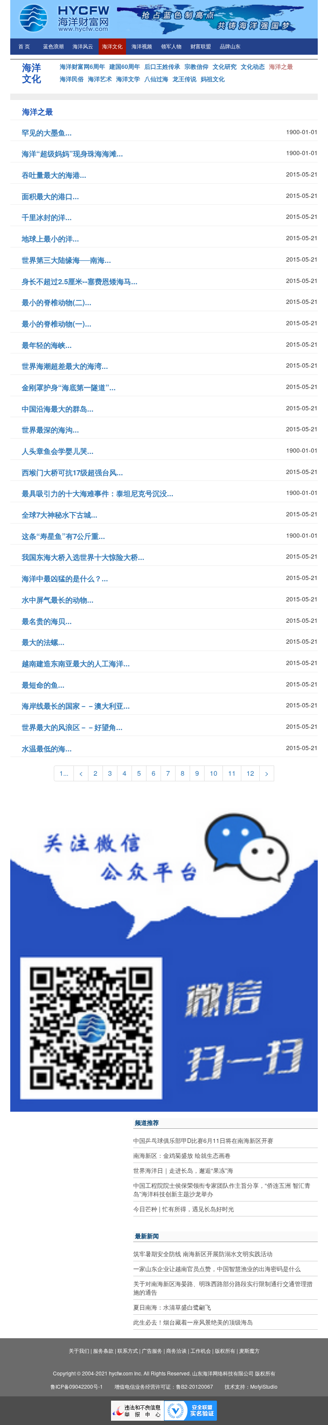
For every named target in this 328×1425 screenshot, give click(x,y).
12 (250, 773)
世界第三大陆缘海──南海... (66, 260)
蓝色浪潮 (53, 47)
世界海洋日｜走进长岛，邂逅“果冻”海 (183, 1170)
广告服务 (152, 1350)
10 (213, 773)
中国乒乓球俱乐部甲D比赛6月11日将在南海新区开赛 (203, 1140)
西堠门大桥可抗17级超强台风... (72, 472)
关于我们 (79, 1350)
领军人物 (171, 47)
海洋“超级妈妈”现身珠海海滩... (72, 153)
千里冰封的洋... (47, 217)
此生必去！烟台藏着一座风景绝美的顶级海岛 (193, 1322)
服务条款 (103, 1350)
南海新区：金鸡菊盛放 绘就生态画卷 (182, 1155)
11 (232, 773)
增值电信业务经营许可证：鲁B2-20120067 (163, 1386)
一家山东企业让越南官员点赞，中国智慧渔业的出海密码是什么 (217, 1268)
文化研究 (225, 66)
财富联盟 (200, 47)
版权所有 (225, 1350)
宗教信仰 (196, 66)
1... (63, 773)
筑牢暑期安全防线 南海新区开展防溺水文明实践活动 (202, 1253)
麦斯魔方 (249, 1350)
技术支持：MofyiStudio (251, 1386)
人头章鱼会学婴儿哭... (58, 451)
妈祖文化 (213, 78)
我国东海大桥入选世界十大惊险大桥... (83, 557)
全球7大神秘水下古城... (59, 514)
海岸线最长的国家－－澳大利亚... (76, 706)
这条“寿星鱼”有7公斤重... (63, 536)
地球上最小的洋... (50, 238)
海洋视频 (142, 47)
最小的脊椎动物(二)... (56, 302)
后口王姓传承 (162, 66)
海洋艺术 (100, 78)
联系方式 (127, 1350)
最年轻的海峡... (47, 345)
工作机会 (200, 1350)
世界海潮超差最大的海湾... (65, 366)
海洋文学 (128, 78)
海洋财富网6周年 (82, 66)
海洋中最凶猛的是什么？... (65, 578)
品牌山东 (230, 47)
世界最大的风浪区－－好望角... (72, 727)
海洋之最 (281, 66)
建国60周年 (124, 66)
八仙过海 (156, 78)
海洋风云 (83, 47)
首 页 (24, 47)
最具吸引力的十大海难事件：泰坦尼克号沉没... (97, 493)
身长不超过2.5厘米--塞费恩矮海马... (80, 281)
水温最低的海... (47, 748)
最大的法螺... (43, 642)
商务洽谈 (176, 1350)
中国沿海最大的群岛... (58, 408)
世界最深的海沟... (50, 429)
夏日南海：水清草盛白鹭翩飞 (172, 1307)
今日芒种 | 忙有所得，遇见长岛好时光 (183, 1208)
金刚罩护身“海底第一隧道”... (69, 387)
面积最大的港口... (50, 196)
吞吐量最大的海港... (54, 175)
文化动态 (253, 66)
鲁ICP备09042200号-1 (76, 1386)
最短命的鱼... (43, 685)
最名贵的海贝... (47, 621)
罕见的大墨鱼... (47, 132)
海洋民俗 (72, 78)
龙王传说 (184, 78)
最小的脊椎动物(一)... (56, 323)
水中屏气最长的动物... (58, 600)
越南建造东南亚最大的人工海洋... (76, 663)
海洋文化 (112, 47)
